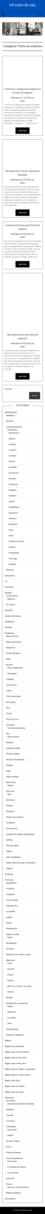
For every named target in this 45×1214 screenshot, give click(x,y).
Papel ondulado (12, 777)
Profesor (12, 547)
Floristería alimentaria (16, 728)
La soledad (10, 911)
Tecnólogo (13, 559)
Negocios (11, 599)
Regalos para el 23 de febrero (17, 1052)
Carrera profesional (14, 427)
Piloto (11, 530)
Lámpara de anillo (13, 748)
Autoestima (9, 576)
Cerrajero (12, 444)
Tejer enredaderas (13, 857)
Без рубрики (10, 1199)
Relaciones (10, 960)
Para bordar (10, 782)
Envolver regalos (13, 1141)
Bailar (8, 659)
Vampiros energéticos (15, 1035)
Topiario (9, 868)
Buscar (8, 389)
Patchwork (10, 800)
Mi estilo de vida (22, 5)
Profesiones (12, 430)
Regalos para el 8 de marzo (16, 1058)
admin (22, 101)
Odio (9, 1023)
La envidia (11, 1018)
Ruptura (10, 980)
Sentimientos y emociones (17, 1003)
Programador (14, 553)
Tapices (9, 851)
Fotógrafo (13, 490)
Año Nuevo (11, 1101)
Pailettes (9, 765)
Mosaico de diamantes (15, 760)
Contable (12, 456)
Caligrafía (10, 679)
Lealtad (9, 917)
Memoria (10, 570)
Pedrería (9, 806)
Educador (12, 479)
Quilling (9, 840)
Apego (10, 1006)
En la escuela (12, 1173)
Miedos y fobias (12, 934)
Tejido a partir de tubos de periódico (21, 863)
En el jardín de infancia (16, 1167)
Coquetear (10, 894)
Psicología (9, 880)
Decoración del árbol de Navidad (20, 1104)
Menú (40, 14)
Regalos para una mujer (14, 1092)
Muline (10, 786)
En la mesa (10, 605)
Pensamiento (11, 943)
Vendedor (12, 564)
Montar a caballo (13, 754)
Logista (11, 501)
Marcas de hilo (13, 737)
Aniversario (12, 1130)
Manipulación (11, 929)
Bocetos (9, 665)
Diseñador (13, 467)
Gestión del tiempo (13, 616)
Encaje (9, 713)
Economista (13, 473)
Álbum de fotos (12, 636)
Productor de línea (16, 541)
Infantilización (12, 906)
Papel (8, 771)
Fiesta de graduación (14, 1158)
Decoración (12, 1161)
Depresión (11, 1012)
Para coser (10, 791)
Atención (10, 421)
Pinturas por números (15, 817)
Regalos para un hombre (14, 1086)
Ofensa (10, 975)
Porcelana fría (11, 829)
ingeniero (12, 496)
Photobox (10, 811)
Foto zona (10, 1178)
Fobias (10, 937)
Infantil (10, 1135)
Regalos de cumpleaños (14, 1046)
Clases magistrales (14, 668)
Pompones (10, 823)
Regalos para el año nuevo (15, 1063)
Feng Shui (9, 610)
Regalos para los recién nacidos (17, 1075)
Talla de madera (12, 846)
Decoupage (10, 702)
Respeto (9, 997)
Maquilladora (14, 507)
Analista (12, 439)
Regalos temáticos (13, 1193)
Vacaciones (9, 1098)
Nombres (8, 627)
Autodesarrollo (11, 412)
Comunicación (12, 596)
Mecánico (13, 519)
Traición (10, 992)
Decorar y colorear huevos (18, 1187)
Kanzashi (9, 742)
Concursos (10, 1121)
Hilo (8, 734)
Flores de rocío (12, 719)
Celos (9, 963)
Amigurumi (10, 648)
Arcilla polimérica (13, 653)
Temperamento (12, 1029)
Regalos (8, 1041)
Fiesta (8, 1147)
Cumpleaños (11, 1127)
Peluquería (13, 524)
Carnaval (9, 1115)
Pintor (11, 536)
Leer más (22, 131)
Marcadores (12, 674)
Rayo (9, 794)
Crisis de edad (12, 900)
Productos (9, 874)
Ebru (8, 708)
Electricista (13, 484)
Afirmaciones (14, 433)
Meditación (9, 622)
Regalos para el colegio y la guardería (20, 1069)
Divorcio (10, 969)
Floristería (10, 725)
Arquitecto (10, 415)
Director (12, 461)
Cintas (8, 691)
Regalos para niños (12, 1081)
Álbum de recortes (13, 642)
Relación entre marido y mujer (18, 954)
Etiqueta (8, 593)
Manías (9, 923)
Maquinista (13, 513)
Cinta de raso (11, 685)
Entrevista (9, 587)
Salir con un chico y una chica (19, 986)
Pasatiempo (9, 633)
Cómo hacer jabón (13, 696)
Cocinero (12, 450)
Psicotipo (10, 949)
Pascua (9, 1184)
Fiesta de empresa (13, 1152)
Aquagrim (10, 1109)
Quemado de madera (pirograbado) (20, 834)
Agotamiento (11, 883)
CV (6, 581)
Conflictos (10, 889)
